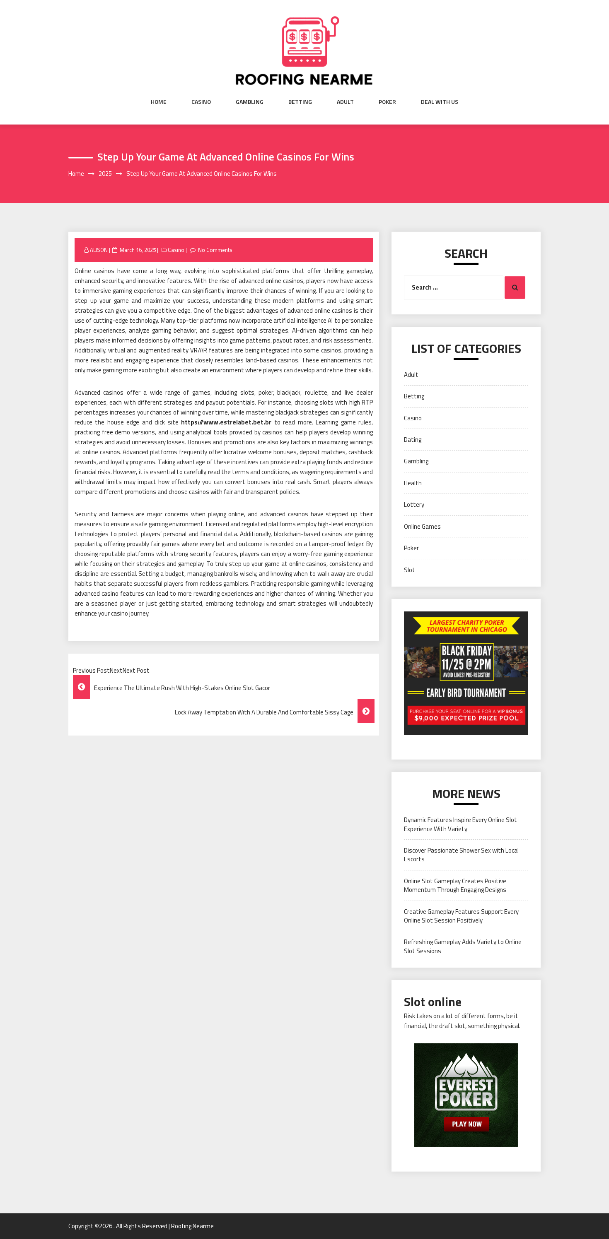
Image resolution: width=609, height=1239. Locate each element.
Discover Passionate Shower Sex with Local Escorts (461, 855)
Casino (201, 102)
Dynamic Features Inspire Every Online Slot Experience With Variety (460, 824)
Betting (300, 102)
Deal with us (439, 102)
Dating (412, 439)
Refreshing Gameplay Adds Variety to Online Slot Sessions (463, 946)
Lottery (414, 504)
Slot (409, 570)
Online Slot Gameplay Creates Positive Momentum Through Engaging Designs (455, 885)
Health (413, 483)
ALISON (99, 250)
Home (159, 102)
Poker (387, 102)
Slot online (433, 1001)
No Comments (215, 250)
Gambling (249, 102)
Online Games (422, 526)
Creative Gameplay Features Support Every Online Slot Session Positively (461, 916)
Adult (345, 102)
